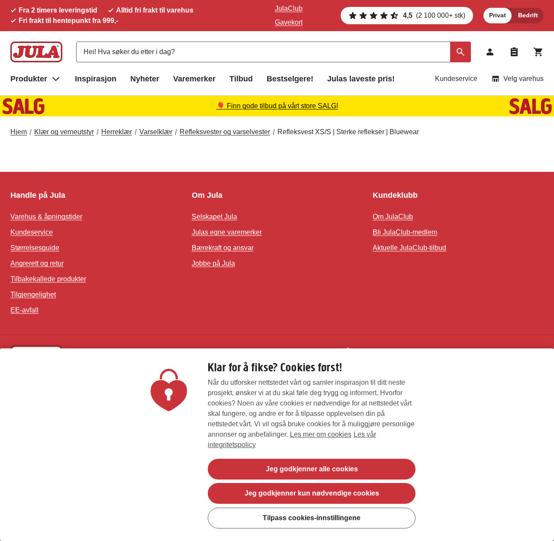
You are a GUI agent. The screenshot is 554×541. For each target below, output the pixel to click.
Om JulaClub (393, 216)
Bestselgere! (290, 78)
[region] (277, 444)
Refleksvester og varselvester (225, 131)
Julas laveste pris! (361, 78)
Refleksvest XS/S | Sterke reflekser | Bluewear (348, 131)
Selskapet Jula (214, 216)
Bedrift (528, 15)
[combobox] (273, 52)
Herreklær (116, 131)
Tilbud (241, 78)
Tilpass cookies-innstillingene (312, 517)
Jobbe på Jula (213, 263)
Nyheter (144, 78)
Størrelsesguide (34, 247)
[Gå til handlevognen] (538, 52)
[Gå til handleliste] (514, 52)
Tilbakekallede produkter (48, 279)
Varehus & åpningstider (46, 216)
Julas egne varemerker (227, 232)
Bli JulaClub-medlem (405, 232)
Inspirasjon (95, 78)
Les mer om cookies (320, 434)
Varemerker (194, 78)
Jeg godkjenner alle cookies (312, 469)
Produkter (28, 78)
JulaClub (289, 8)
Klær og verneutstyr (64, 131)
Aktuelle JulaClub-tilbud (409, 247)
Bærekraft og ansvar (223, 247)
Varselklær (155, 131)
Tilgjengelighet (33, 294)
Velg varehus (523, 78)
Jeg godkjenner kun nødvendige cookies (312, 493)
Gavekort (289, 22)
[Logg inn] (490, 52)
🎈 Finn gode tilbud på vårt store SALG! (277, 105)
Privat (497, 15)
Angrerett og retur (37, 263)
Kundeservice (456, 78)
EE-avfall (24, 310)
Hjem (18, 131)
